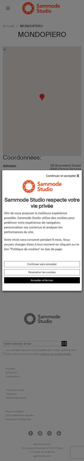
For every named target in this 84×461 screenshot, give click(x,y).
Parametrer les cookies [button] (42, 272)
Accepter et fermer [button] (42, 280)
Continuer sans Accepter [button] (42, 264)
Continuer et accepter (61, 176)
